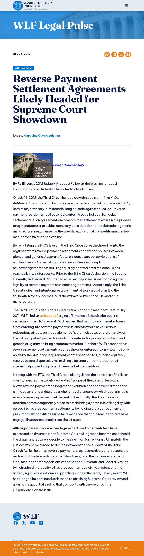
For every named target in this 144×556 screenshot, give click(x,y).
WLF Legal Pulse (23, 68)
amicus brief (49, 315)
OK (125, 548)
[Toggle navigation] (126, 5)
